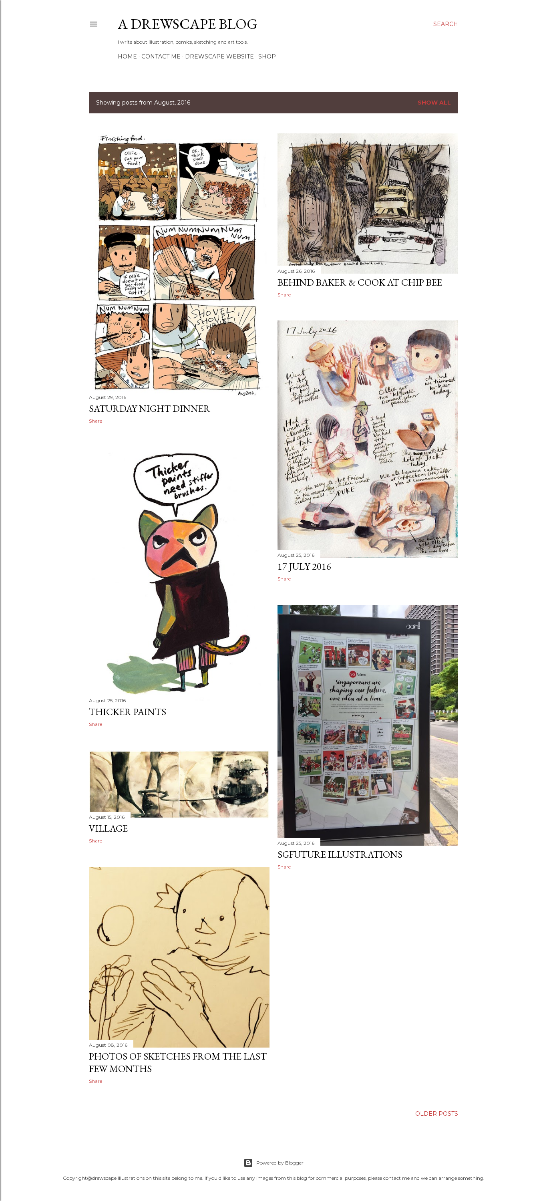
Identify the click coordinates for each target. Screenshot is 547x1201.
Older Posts (436, 1113)
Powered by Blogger (280, 1163)
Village (108, 828)
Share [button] (95, 421)
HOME (127, 56)
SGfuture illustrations (340, 854)
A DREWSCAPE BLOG (187, 23)
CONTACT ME (161, 56)
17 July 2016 (304, 566)
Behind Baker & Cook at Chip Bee (360, 282)
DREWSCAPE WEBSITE (219, 56)
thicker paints (127, 711)
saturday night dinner (149, 408)
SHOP (267, 56)
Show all (434, 102)
